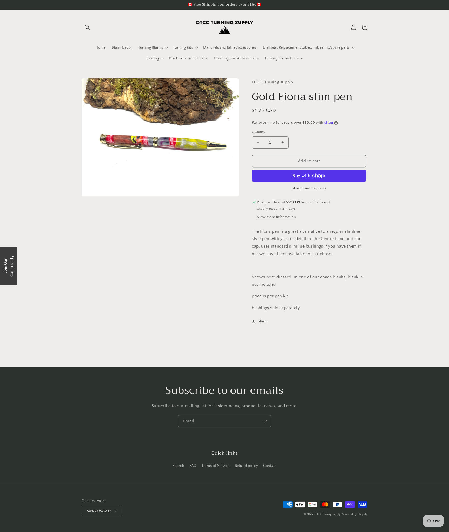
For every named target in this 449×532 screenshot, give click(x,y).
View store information (276, 217)
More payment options (309, 188)
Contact (269, 466)
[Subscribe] (265, 421)
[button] (87, 27)
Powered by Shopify (354, 514)
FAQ (193, 466)
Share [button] (263, 321)
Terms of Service (216, 466)
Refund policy (246, 466)
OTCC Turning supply (327, 514)
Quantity (258, 132)
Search (178, 466)
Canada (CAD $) (99, 511)
